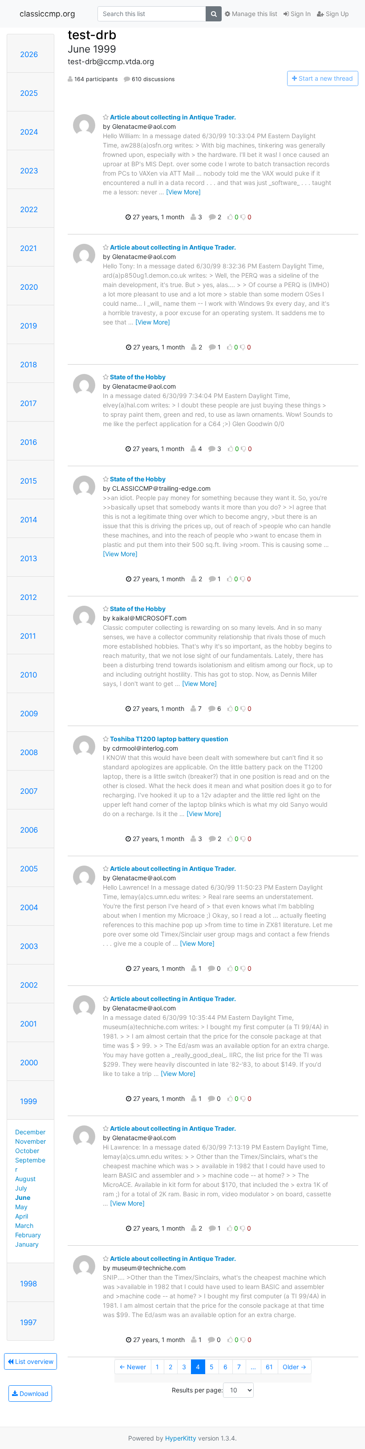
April (21, 1216)
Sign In (300, 13)
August (25, 1178)
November (30, 1141)
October (27, 1150)
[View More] (183, 192)
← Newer (132, 1367)
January (27, 1244)
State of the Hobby (137, 377)
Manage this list (253, 13)
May (21, 1207)
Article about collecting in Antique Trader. (172, 117)
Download (33, 1393)
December (30, 1132)
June (22, 1197)
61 (269, 1367)
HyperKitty (180, 1438)
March (24, 1225)
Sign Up (336, 13)
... (253, 1367)
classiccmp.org (47, 13)
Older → (294, 1367)
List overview (33, 1361)
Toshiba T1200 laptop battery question (168, 739)
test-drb (92, 34)
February (28, 1235)
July (21, 1188)
